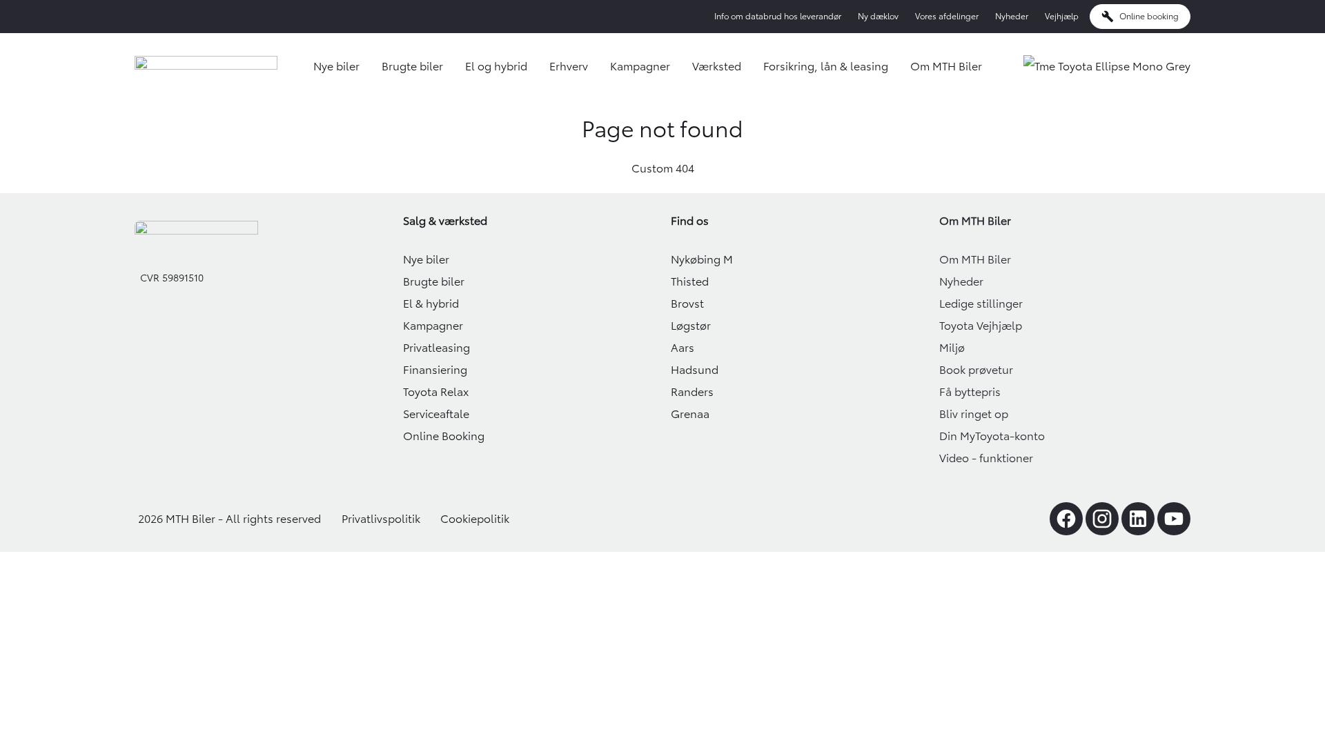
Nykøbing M (702, 259)
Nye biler (336, 66)
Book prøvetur (976, 370)
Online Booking (443, 436)
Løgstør (691, 325)
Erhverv (568, 66)
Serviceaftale (436, 414)
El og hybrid (496, 66)
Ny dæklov (878, 16)
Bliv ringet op (973, 414)
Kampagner (640, 66)
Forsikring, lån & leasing (825, 66)
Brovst (687, 303)
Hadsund (694, 370)
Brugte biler (412, 66)
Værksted (716, 66)
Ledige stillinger (981, 303)
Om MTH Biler (946, 66)
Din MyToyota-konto (992, 436)
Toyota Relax (436, 392)
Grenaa (690, 414)
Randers (692, 392)
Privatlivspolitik (381, 519)
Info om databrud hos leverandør (777, 16)
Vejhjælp (1062, 16)
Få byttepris (970, 392)
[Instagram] (1102, 518)
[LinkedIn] (1138, 518)
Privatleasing (436, 348)
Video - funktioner (986, 458)
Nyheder (1011, 16)
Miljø (952, 348)
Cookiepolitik (474, 519)
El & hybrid (431, 303)
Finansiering (435, 370)
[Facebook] (1066, 518)
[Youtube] (1173, 518)
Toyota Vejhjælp (980, 325)
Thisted (690, 281)
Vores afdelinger (947, 16)
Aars (682, 348)
